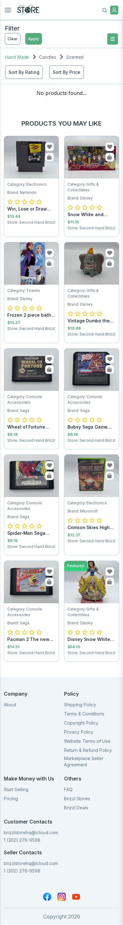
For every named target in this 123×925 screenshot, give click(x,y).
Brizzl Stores (77, 798)
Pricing (11, 798)
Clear (13, 38)
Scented (75, 57)
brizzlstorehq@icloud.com (31, 832)
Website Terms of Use (87, 741)
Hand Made (17, 57)
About (10, 704)
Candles (47, 57)
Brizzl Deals (76, 807)
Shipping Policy (80, 704)
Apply (33, 38)
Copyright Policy (81, 722)
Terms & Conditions (84, 713)
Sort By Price (66, 72)
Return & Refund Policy (88, 750)
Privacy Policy (78, 732)
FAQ (68, 789)
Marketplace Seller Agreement (83, 761)
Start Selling (16, 789)
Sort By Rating (24, 72)
